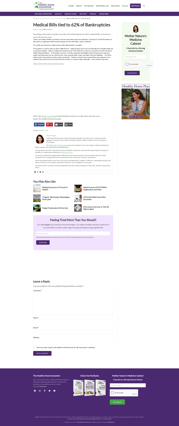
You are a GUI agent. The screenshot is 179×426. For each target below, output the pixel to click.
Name (36, 318)
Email (36, 327)
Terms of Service (73, 419)
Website (36, 337)
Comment (37, 290)
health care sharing (49, 116)
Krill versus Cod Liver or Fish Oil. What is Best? (96, 208)
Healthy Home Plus (67, 152)
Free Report (132, 73)
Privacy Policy (88, 419)
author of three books (59, 145)
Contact (37, 417)
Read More (43, 386)
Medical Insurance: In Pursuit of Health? (54, 188)
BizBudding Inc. (111, 422)
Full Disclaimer (81, 419)
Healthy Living (60, 18)
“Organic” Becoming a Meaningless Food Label (56, 198)
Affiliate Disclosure (96, 419)
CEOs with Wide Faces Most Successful (94, 198)
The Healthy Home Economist (84, 422)
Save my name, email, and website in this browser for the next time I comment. (66, 347)
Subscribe (43, 242)
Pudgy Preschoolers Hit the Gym (55, 208)
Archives (52, 18)
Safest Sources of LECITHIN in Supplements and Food (95, 188)
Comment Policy (107, 419)
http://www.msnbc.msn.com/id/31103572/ (48, 63)
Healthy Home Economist (41, 18)
